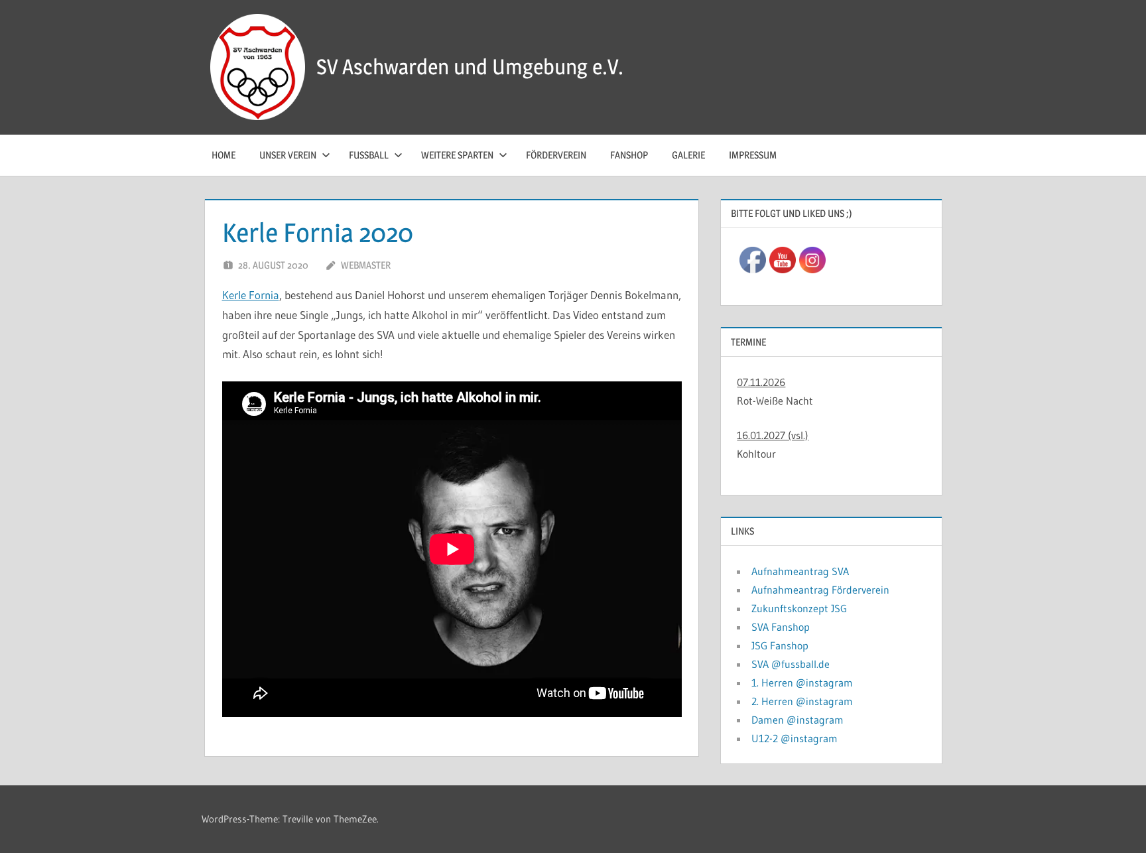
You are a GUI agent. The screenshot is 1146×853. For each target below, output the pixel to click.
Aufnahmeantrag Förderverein (820, 589)
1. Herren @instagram (802, 682)
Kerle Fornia (250, 295)
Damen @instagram (797, 719)
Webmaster (366, 265)
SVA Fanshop (780, 626)
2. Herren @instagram (802, 701)
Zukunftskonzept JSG (799, 608)
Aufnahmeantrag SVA (800, 571)
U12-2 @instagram (794, 738)
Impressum (753, 155)
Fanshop (629, 155)
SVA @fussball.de (790, 664)
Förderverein (556, 155)
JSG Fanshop (779, 645)
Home (223, 155)
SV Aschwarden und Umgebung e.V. (469, 67)
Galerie (688, 155)
